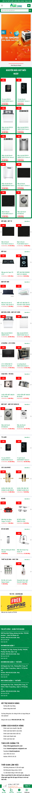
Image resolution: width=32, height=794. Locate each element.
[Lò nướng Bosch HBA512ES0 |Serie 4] (24, 353)
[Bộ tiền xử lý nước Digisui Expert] (8, 570)
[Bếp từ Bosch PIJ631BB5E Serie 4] (8, 201)
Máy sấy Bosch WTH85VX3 (21, 212)
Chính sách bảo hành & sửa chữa (12, 731)
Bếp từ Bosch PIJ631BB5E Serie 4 (7, 212)
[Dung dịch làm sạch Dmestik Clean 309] (24, 569)
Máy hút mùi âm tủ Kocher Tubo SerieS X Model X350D (7, 304)
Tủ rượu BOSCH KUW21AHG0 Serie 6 (7, 100)
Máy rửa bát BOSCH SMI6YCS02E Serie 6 (23, 128)
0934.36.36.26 (10, 637)
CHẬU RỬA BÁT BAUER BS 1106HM (7, 395)
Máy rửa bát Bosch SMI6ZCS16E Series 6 (8, 156)
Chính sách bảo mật (9, 739)
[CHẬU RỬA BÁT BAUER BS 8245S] (24, 384)
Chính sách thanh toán (9, 736)
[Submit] (30, 10)
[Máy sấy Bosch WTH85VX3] (23, 200)
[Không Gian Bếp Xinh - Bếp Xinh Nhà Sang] (16, 5)
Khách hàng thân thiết (9, 708)
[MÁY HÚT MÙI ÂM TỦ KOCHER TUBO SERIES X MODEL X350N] (24, 292)
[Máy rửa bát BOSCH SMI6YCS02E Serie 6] (23, 116)
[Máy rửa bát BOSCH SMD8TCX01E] (8, 116)
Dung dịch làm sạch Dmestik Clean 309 (22, 581)
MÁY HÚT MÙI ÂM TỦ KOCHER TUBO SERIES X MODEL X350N (23, 304)
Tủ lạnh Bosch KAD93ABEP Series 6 (23, 100)
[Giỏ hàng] (29, 5)
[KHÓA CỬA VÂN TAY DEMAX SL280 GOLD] (24, 477)
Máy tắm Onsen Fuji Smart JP (22, 551)
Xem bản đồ (4, 642)
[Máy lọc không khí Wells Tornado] (8, 539)
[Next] (31, 235)
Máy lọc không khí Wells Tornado (8, 551)
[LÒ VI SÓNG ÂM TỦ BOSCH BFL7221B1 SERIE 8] (8, 353)
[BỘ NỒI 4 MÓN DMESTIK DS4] (24, 509)
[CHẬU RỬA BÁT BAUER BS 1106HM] (8, 384)
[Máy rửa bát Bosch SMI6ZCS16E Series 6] (8, 144)
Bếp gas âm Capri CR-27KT (7, 273)
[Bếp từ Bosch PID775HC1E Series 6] (23, 172)
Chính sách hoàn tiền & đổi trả (11, 733)
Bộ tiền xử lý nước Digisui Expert (6, 581)
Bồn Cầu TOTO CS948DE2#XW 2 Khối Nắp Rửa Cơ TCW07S (15, 788)
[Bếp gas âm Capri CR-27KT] (8, 262)
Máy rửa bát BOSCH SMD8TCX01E (7, 128)
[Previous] (1, 235)
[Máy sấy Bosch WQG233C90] (24, 414)
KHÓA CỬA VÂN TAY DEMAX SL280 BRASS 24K (7, 490)
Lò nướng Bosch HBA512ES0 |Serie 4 (22, 365)
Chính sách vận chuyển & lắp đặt (12, 728)
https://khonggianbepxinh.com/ (13, 746)
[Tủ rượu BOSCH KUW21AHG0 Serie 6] (8, 88)
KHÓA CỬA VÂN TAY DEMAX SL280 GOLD (23, 489)
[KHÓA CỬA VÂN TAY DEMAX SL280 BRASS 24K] (8, 478)
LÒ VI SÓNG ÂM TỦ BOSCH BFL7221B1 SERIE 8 (6, 366)
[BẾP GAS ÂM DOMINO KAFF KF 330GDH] (24, 262)
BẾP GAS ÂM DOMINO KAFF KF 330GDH (23, 273)
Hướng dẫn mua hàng (9, 706)
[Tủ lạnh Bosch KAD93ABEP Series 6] (23, 88)
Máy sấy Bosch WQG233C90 (21, 426)
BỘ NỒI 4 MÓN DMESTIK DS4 (21, 520)
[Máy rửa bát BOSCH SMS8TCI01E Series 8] (23, 144)
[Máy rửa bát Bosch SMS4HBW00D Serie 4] (8, 172)
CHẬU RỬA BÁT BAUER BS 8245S (23, 395)
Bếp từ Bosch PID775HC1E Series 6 (23, 184)
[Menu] (2, 5)
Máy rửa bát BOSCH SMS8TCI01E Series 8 (23, 156)
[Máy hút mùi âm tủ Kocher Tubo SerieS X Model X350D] (8, 292)
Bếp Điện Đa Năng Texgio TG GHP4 (6, 520)
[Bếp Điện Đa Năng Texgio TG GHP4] (8, 509)
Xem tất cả (27, 221)
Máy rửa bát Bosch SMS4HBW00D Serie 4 (8, 184)
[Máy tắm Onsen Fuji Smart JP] (24, 539)
